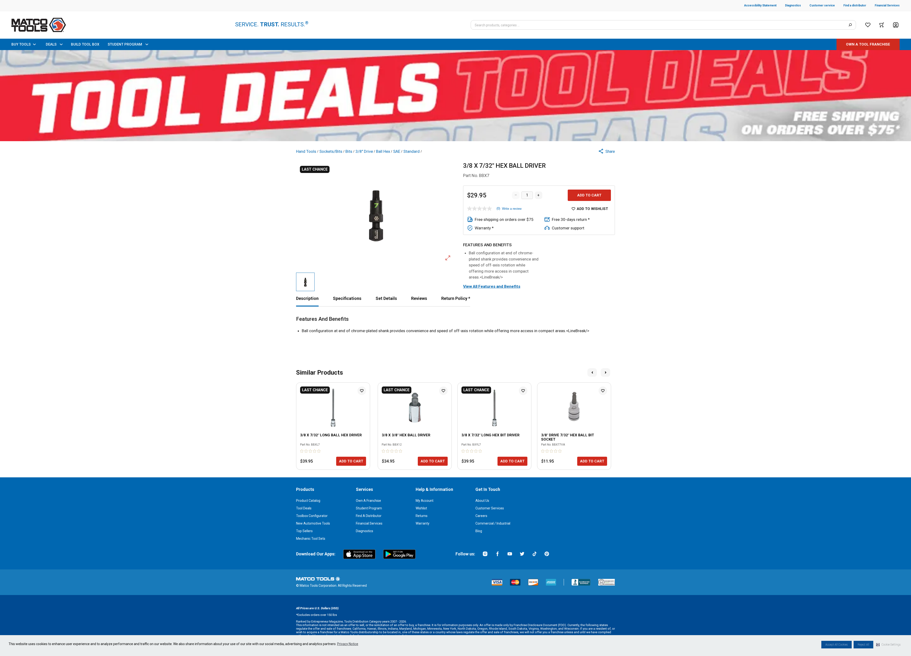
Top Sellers (304, 531)
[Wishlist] (868, 25)
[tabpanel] (455, 325)
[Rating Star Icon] (302, 451)
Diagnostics (364, 531)
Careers (481, 516)
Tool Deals (303, 508)
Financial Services (369, 523)
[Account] (896, 25)
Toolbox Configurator (312, 516)
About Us (482, 500)
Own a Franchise (368, 500)
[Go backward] (592, 372)
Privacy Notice (347, 644)
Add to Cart (589, 195)
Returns (422, 516)
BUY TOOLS (21, 44)
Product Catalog (308, 500)
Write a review (511, 208)
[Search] (850, 25)
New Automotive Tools (313, 523)
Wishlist (421, 508)
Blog (478, 531)
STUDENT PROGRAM (125, 44)
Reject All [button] (863, 644)
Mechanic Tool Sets (310, 538)
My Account (424, 500)
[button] (888, 644)
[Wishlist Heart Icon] (362, 390)
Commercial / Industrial (492, 523)
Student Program (369, 508)
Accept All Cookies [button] (836, 644)
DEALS (51, 44)
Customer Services (489, 508)
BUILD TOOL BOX (85, 44)
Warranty (422, 523)
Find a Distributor (368, 516)
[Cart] (882, 25)
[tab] (307, 298)
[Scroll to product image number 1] (305, 282)
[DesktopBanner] (455, 95)
